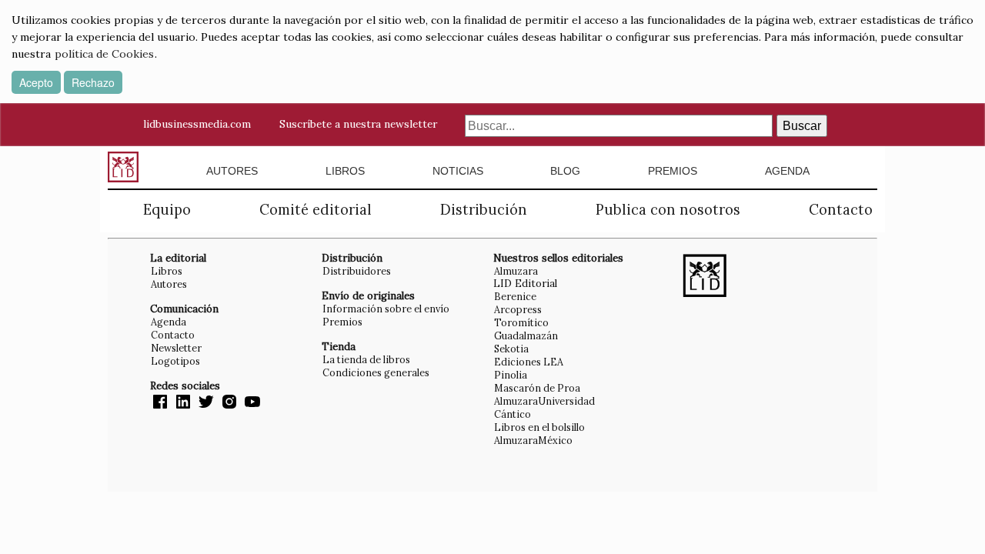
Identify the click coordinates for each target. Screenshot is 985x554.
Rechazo (93, 82)
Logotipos (175, 361)
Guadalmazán (526, 335)
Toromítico (521, 322)
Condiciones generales (375, 372)
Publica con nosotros (668, 210)
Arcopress (518, 309)
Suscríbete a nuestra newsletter (358, 124)
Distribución (483, 210)
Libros (345, 171)
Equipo (167, 210)
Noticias (457, 171)
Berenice (515, 296)
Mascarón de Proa (537, 388)
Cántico (512, 414)
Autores (232, 171)
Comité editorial (315, 210)
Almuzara (516, 271)
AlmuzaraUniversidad (544, 401)
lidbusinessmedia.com (197, 124)
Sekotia (511, 348)
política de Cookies (104, 54)
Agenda (787, 171)
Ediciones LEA (528, 361)
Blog (565, 171)
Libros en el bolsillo (539, 427)
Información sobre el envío (385, 308)
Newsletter (176, 348)
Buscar (802, 125)
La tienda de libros (366, 359)
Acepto (36, 82)
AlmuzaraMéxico (533, 440)
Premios (672, 171)
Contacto (841, 210)
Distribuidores (356, 271)
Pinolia (510, 375)
